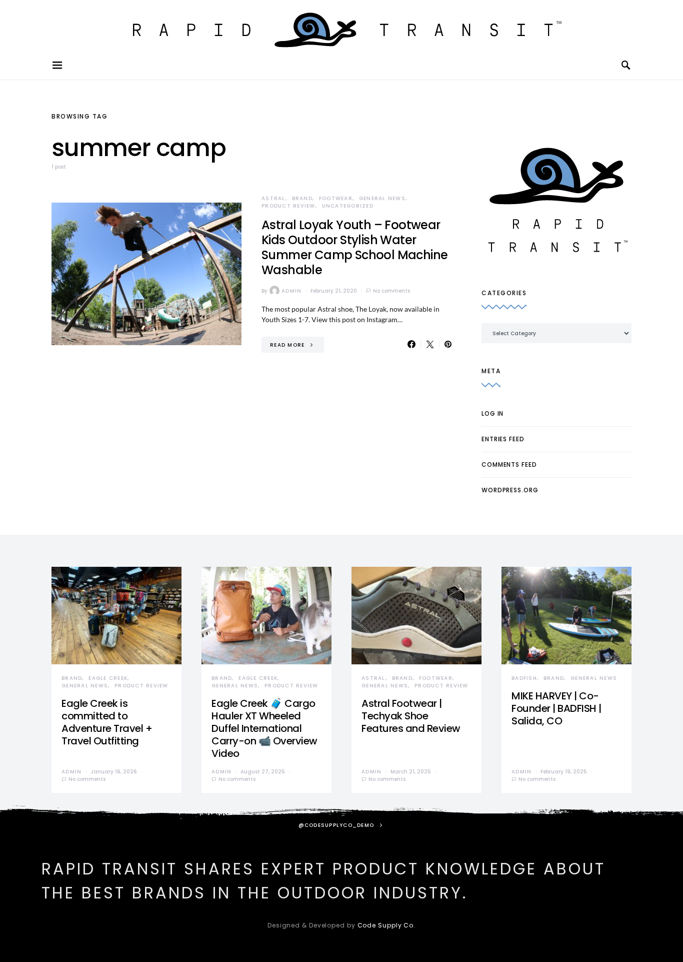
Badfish (524, 678)
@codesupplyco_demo (336, 825)
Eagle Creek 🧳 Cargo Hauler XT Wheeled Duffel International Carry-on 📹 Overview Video (265, 728)
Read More (287, 345)
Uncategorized (348, 206)
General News (382, 198)
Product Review (289, 206)
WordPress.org (510, 490)
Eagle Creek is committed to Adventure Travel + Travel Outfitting (107, 722)
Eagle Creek (108, 678)
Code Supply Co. (387, 925)
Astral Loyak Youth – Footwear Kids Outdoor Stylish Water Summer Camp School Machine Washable (355, 247)
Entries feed (503, 439)
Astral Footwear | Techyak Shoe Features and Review (411, 715)
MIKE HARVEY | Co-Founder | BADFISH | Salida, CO (557, 708)
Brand (302, 198)
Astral (274, 198)
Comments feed (509, 464)
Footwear (335, 198)
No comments (391, 291)
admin (292, 291)
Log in (493, 413)
